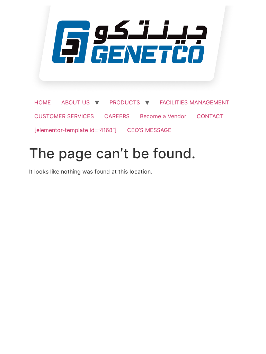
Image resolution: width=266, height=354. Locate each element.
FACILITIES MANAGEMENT (194, 102)
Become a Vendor (163, 116)
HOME (42, 102)
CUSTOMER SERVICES (64, 116)
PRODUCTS (124, 102)
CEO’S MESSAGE (149, 130)
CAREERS (117, 116)
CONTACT (210, 116)
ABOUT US (75, 102)
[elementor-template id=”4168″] (75, 130)
